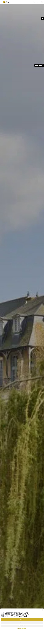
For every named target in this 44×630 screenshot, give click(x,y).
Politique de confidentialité (21, 628)
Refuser (22, 622)
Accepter (22, 619)
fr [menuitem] (34, 2)
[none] (35, 2)
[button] (42, 610)
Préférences (22, 626)
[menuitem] (35, 2)
